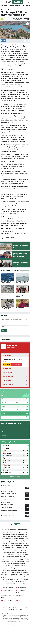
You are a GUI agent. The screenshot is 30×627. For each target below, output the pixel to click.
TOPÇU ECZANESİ (8, 384)
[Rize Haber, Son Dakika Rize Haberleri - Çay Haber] (14, 2)
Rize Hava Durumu (22, 587)
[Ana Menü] (1, 2)
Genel (8, 9)
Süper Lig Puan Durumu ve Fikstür (7, 596)
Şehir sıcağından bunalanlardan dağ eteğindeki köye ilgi (21, 309)
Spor (13, 609)
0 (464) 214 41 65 (17, 364)
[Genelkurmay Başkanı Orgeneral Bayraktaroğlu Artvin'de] (22, 289)
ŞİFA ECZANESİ (7, 368)
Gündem (17, 5)
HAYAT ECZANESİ (7, 355)
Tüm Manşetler (20, 595)
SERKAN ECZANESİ (8, 376)
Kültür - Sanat (26, 5)
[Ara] (27, 2)
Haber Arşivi (20, 600)
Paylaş (4, 40)
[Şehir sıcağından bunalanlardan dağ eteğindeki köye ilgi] (22, 302)
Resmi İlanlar (19, 609)
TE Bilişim (9, 625)
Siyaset (10, 609)
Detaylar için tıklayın (15, 476)
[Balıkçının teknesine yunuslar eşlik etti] (7, 276)
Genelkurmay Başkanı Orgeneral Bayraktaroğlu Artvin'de (22, 295)
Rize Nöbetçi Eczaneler (8, 587)
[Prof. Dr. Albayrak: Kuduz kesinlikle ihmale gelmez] (7, 302)
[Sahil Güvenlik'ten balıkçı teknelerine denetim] (22, 276)
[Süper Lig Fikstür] (28, 482)
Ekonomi (11, 5)
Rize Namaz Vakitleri (7, 590)
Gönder (4, 330)
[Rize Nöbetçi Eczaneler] (28, 346)
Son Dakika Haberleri (7, 600)
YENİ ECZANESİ (7, 380)
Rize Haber (4, 5)
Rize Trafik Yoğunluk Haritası (21, 591)
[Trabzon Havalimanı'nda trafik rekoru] (7, 289)
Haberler (3, 9)
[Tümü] (28, 339)
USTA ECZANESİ (7, 372)
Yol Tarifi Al (7, 364)
